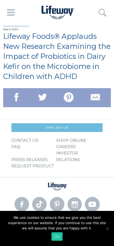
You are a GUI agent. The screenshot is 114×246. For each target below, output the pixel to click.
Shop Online (71, 140)
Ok (57, 236)
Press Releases (29, 159)
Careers (66, 146)
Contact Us (24, 140)
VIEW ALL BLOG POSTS (16, 26)
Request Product (32, 165)
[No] (107, 228)
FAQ (15, 146)
